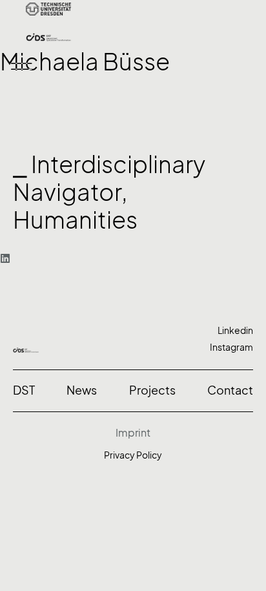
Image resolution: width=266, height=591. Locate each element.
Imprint (133, 432)
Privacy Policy (133, 455)
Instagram (231, 347)
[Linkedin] (5, 258)
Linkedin (235, 330)
